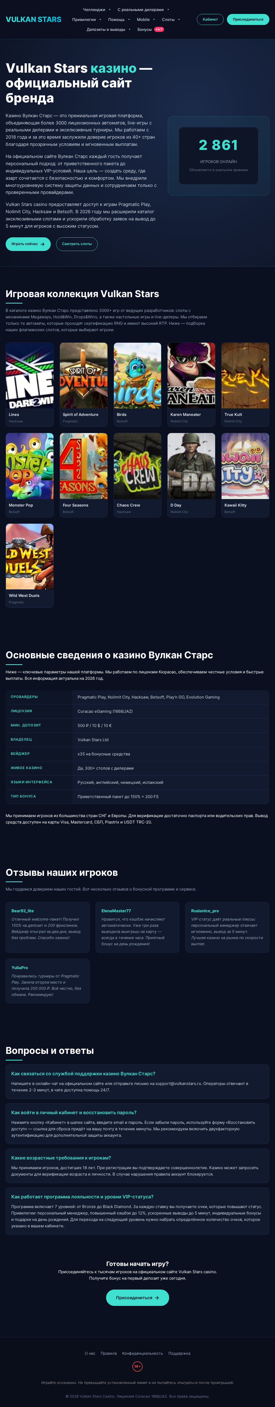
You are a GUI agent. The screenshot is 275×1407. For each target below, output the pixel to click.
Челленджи (94, 9)
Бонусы (150, 29)
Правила (109, 1353)
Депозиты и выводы (106, 29)
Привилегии (84, 19)
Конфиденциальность (142, 1353)
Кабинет (210, 19)
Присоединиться (248, 19)
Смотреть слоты (77, 244)
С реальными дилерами (141, 9)
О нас (90, 1353)
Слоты (168, 19)
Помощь (116, 19)
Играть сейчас (25, 244)
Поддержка (179, 1353)
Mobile (143, 19)
